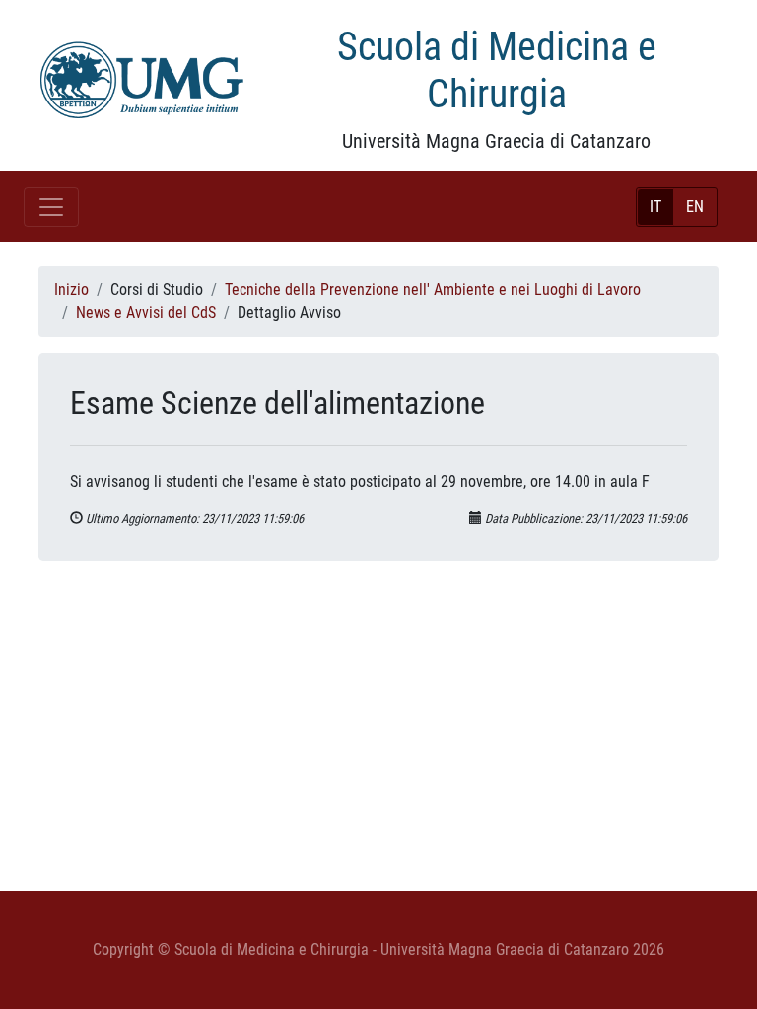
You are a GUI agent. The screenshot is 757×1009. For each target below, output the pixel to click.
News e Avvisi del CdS (146, 312)
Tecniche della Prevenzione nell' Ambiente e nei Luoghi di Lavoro (433, 289)
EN (695, 206)
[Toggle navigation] (51, 207)
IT (655, 206)
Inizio (71, 289)
